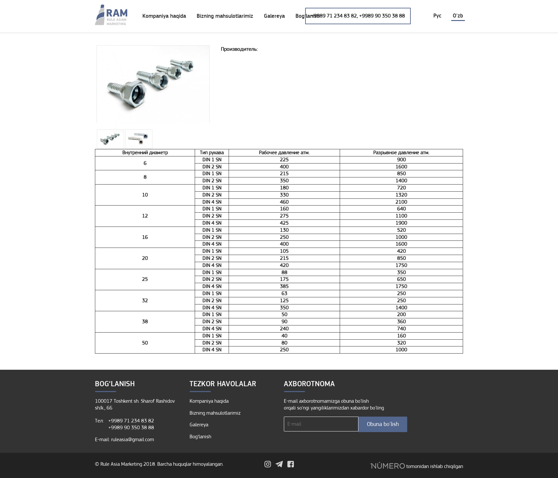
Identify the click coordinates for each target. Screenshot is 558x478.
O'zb (458, 16)
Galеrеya (274, 16)
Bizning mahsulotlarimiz (225, 16)
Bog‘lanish (200, 436)
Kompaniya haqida (164, 16)
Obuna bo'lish (383, 424)
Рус (437, 16)
